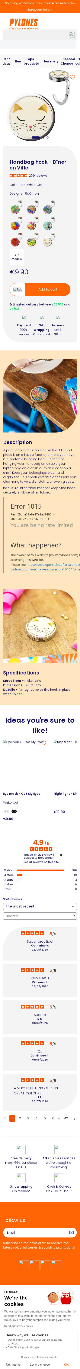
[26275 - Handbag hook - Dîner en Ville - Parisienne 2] (49, 223)
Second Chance (68, 61)
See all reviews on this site (41, 862)
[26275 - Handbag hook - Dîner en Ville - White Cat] (49, 239)
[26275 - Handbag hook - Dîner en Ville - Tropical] (17, 207)
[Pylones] (23, 24)
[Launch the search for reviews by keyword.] (74, 916)
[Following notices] (74, 1119)
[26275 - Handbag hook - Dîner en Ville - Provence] (33, 207)
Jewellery (51, 61)
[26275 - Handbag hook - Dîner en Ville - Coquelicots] (17, 239)
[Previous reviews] (5, 1118)
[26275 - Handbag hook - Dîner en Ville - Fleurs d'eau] (49, 207)
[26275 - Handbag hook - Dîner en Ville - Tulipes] (33, 223)
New (18, 61)
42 (66, 1118)
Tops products (31, 61)
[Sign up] (71, 1232)
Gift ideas (5, 61)
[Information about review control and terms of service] (61, 855)
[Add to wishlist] (72, 77)
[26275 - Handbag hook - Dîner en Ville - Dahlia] (33, 239)
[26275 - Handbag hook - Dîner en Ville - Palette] (17, 223)
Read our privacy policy (18, 1326)
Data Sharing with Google (23, 1347)
